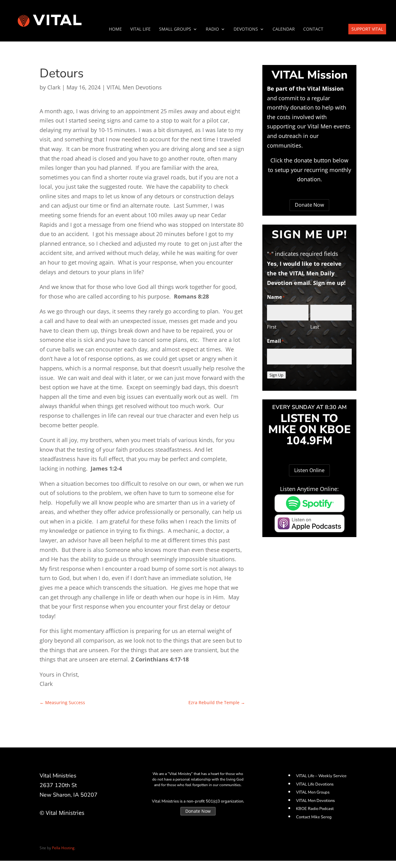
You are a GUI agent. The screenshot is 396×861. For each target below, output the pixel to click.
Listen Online (309, 470)
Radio (212, 29)
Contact (313, 29)
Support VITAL (367, 29)
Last (314, 327)
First (271, 327)
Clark (53, 87)
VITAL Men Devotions (134, 87)
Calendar (284, 29)
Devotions (246, 29)
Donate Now (309, 204)
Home (115, 29)
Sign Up (276, 375)
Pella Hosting (63, 847)
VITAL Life (140, 29)
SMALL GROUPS (175, 29)
